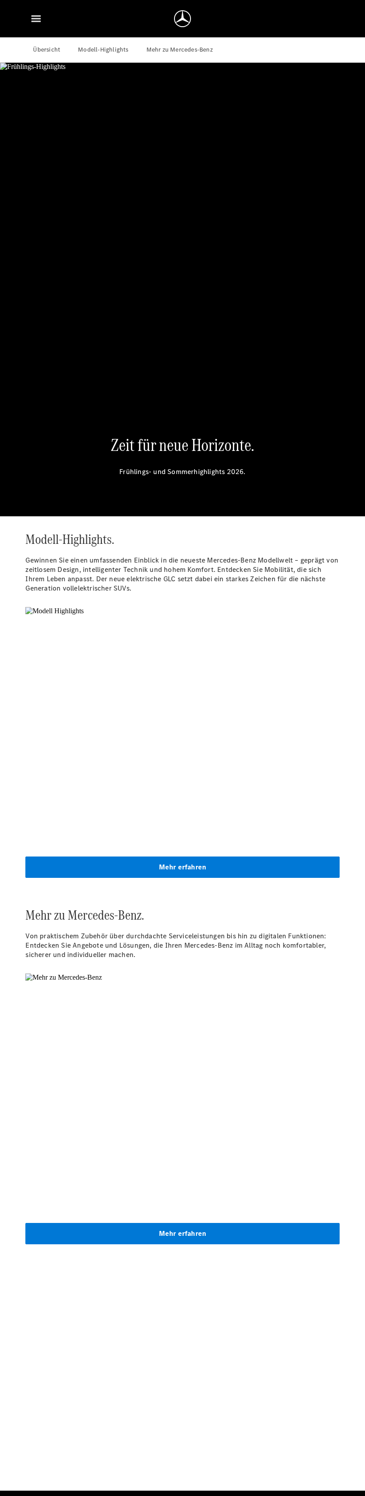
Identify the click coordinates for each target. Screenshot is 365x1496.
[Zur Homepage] (182, 18)
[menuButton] (36, 19)
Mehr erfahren (183, 867)
